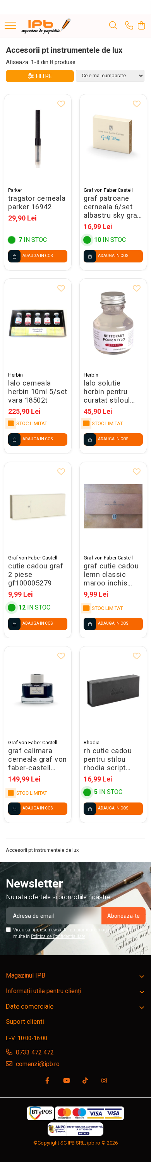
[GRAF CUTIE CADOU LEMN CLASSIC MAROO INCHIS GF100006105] (113, 506)
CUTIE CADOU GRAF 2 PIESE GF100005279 (35, 574)
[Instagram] (104, 1081)
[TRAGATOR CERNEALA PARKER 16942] (37, 138)
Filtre (43, 76)
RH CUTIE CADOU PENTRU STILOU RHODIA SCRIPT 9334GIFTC (108, 759)
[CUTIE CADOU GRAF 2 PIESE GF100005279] (37, 506)
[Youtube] (66, 1081)
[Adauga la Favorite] (61, 104)
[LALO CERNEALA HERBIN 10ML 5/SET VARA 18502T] (37, 323)
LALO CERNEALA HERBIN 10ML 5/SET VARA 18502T (37, 392)
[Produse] (10, 26)
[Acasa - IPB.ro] (46, 26)
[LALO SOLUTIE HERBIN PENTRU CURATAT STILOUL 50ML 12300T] (113, 323)
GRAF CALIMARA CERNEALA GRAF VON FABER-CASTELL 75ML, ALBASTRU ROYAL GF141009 (37, 759)
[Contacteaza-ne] (129, 26)
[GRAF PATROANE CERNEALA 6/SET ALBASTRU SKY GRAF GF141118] (113, 138)
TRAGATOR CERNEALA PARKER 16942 (37, 202)
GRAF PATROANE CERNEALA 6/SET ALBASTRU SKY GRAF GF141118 (112, 207)
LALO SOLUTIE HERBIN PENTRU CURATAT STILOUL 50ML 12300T (107, 392)
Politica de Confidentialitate (58, 936)
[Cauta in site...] (113, 26)
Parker (15, 190)
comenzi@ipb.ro (37, 1064)
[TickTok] (85, 1081)
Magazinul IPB (25, 975)
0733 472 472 (34, 1052)
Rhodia (92, 742)
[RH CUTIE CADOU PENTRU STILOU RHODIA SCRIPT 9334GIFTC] (113, 690)
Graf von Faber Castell (108, 190)
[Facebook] (47, 1081)
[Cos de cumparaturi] (141, 26)
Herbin (15, 375)
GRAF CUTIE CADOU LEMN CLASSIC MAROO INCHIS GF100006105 (111, 574)
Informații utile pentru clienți (43, 991)
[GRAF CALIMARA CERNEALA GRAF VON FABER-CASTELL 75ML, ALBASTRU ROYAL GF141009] (37, 690)
